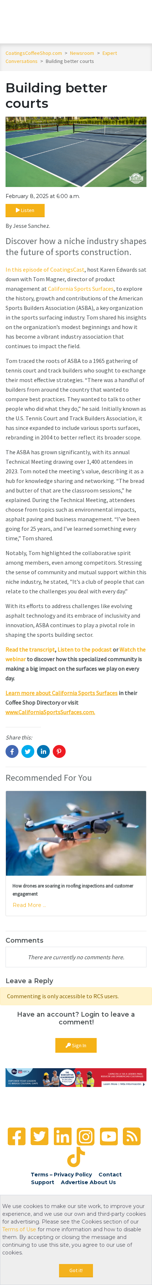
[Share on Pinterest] (59, 751)
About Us (103, 1182)
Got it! (76, 1270)
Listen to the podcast (85, 649)
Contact (110, 1174)
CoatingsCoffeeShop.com (34, 53)
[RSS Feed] (132, 1136)
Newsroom (82, 53)
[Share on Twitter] (27, 751)
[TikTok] (76, 1157)
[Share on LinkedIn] (43, 751)
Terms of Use (19, 1229)
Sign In (78, 1045)
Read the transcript (30, 649)
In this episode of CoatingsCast (45, 269)
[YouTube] (109, 1136)
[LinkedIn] (63, 1136)
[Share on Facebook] (12, 751)
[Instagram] (85, 1136)
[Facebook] (16, 1136)
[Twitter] (39, 1136)
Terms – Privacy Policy (61, 1174)
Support (42, 1182)
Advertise (74, 1182)
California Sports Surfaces (81, 288)
